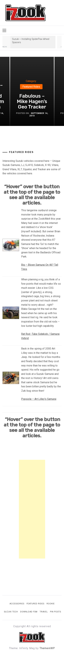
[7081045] (10, 244)
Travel (44, 612)
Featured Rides (31, 86)
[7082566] (10, 312)
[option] (32, 91)
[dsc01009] (10, 377)
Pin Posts (55, 612)
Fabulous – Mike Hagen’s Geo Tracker (32, 101)
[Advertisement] (32, 509)
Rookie (51, 604)
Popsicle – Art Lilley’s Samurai (38, 399)
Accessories (17, 604)
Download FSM (28, 612)
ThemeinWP (47, 648)
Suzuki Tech (11, 612)
